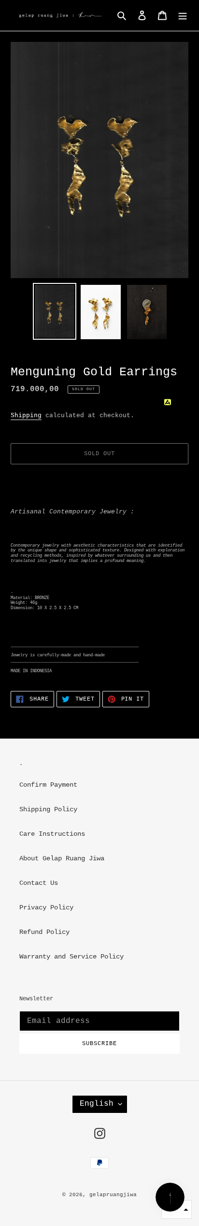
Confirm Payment (48, 785)
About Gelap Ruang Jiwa (61, 858)
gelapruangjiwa (113, 1195)
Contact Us (38, 883)
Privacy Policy (46, 907)
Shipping (26, 415)
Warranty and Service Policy (71, 956)
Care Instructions (52, 834)
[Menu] (182, 16)
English (97, 1103)
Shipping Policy (48, 809)
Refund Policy (44, 932)
